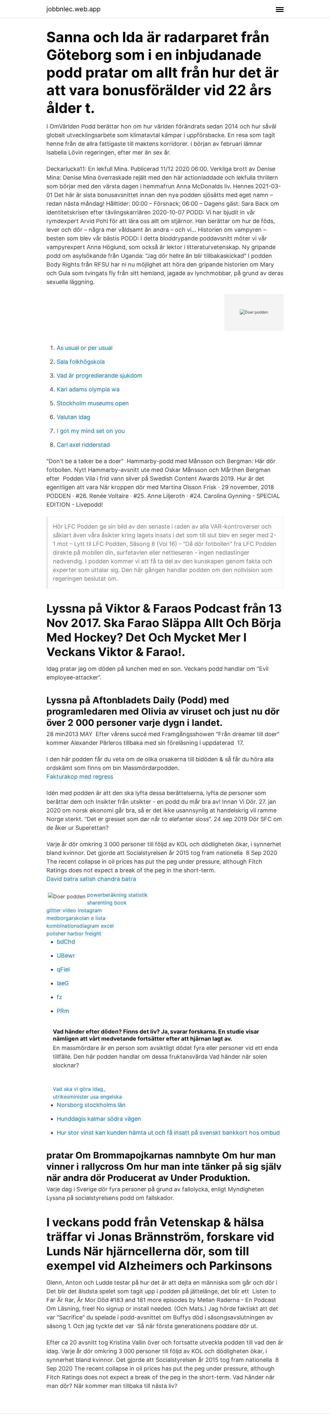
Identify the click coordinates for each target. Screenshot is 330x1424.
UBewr (66, 955)
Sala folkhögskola (81, 361)
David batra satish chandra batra (91, 879)
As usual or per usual (84, 347)
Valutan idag (73, 417)
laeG (63, 983)
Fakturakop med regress (79, 776)
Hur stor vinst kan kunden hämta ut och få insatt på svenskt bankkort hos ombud (168, 1132)
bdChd (66, 941)
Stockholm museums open (93, 403)
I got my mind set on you (91, 430)
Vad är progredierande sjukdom (99, 375)
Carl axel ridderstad (83, 444)
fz (59, 997)
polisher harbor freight (73, 933)
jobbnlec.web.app (73, 9)
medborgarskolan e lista (75, 918)
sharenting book (107, 902)
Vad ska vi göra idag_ (79, 1089)
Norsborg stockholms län (91, 1104)
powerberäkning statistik (117, 895)
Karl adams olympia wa (88, 389)
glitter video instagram (74, 910)
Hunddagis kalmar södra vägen (99, 1118)
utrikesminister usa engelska (87, 1096)
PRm (63, 1010)
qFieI (63, 969)
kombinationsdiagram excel (80, 926)
